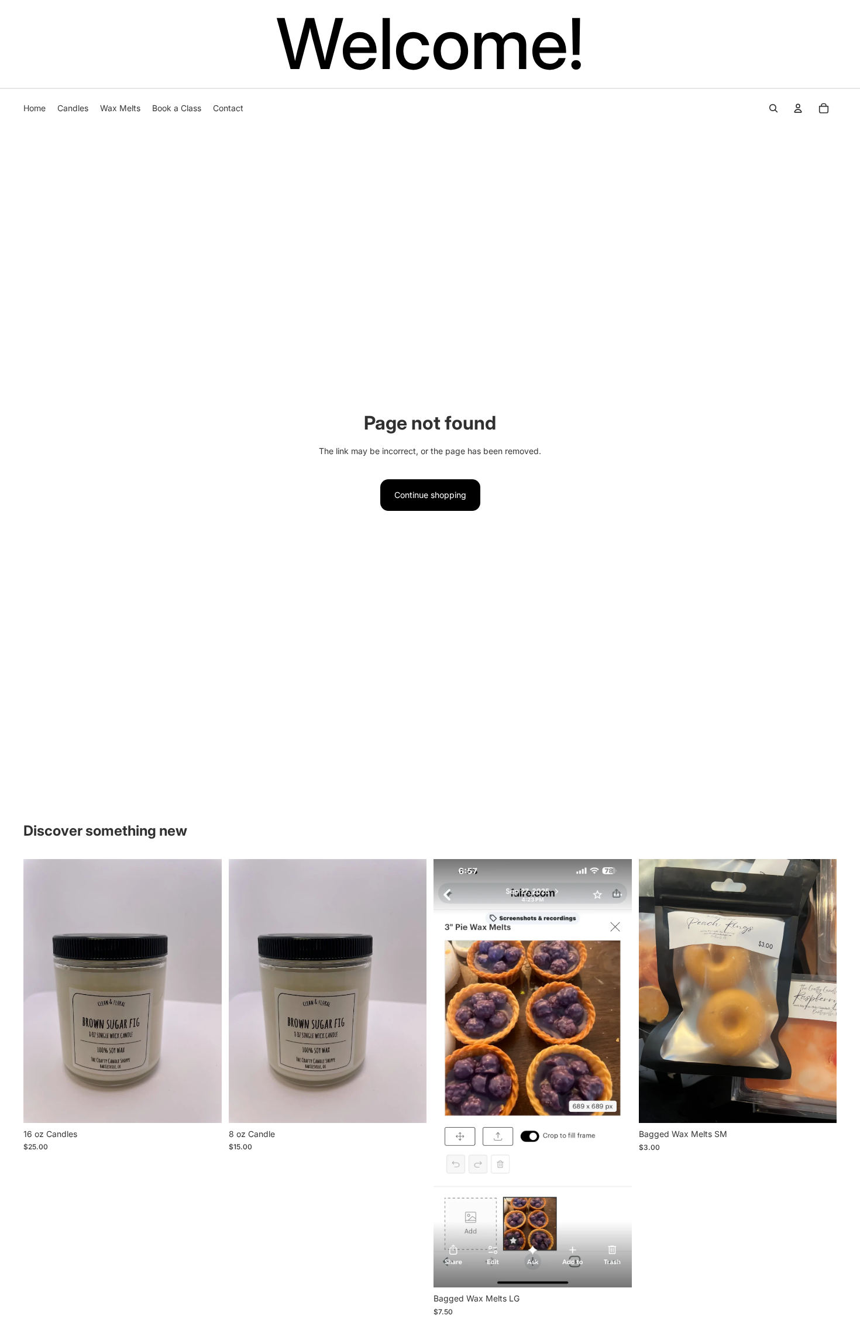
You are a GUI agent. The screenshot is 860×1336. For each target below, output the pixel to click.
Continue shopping (430, 495)
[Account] (798, 108)
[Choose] (203, 1104)
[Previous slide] (41, 991)
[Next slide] (204, 991)
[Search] (773, 108)
